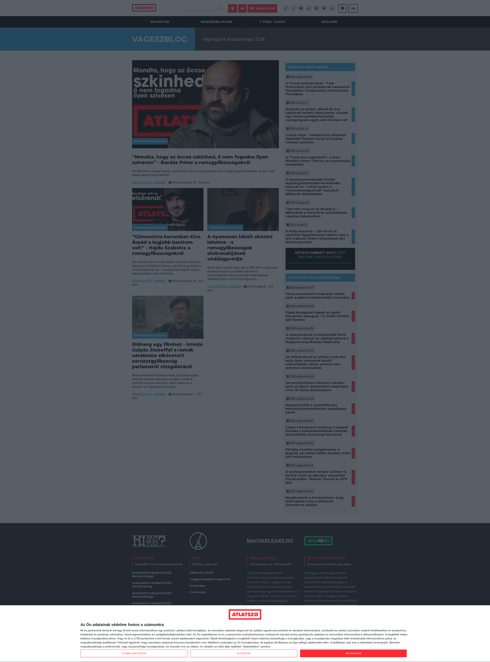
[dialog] (245, 633)
